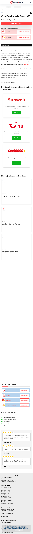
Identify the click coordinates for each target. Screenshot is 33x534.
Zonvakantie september (7, 499)
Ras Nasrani (17, 7)
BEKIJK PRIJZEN (16, 23)
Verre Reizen (4, 516)
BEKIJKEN (16, 112)
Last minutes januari (6, 522)
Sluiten (19, 530)
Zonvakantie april (5, 492)
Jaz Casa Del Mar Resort (11, 224)
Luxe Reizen (4, 515)
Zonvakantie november (7, 501)
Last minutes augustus (7, 532)
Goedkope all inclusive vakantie (9, 507)
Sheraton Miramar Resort (11, 196)
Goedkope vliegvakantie (7, 480)
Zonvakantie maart (6, 490)
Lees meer (26, 64)
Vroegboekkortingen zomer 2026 (9, 475)
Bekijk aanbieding (24, 31)
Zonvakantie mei (5, 493)
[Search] (30, 2)
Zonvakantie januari (6, 487)
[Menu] (2, 2)
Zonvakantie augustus (6, 497)
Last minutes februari (6, 523)
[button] (31, 13)
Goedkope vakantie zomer (7, 478)
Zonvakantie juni (5, 494)
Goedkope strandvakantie (7, 509)
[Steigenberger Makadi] (16, 242)
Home (2, 7)
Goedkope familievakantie (7, 512)
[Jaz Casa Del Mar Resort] (16, 214)
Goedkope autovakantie (7, 510)
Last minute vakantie (6, 477)
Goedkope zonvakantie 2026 (8, 481)
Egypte (9, 7)
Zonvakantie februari (6, 489)
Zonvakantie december (7, 503)
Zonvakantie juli (5, 496)
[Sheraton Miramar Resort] (16, 187)
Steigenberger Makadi (10, 252)
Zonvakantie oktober (6, 500)
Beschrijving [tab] (5, 45)
